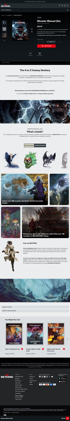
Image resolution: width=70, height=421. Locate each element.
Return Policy (18, 380)
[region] (4, 29)
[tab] (29, 145)
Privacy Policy (7, 412)
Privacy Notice (49, 365)
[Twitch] (47, 376)
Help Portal (17, 383)
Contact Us (31, 376)
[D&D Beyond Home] (5, 5)
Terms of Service (41, 365)
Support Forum (18, 385)
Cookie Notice (18, 399)
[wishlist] (59, 5)
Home (3, 15)
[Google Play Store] (62, 378)
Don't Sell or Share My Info (21, 389)
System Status (18, 387)
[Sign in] (65, 5)
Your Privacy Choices (20, 391)
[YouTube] (52, 376)
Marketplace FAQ (19, 376)
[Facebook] (45, 376)
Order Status (18, 393)
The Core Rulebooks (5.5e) (29, 248)
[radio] (41, 42)
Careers (31, 378)
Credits (31, 384)
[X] (50, 376)
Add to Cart (47, 46)
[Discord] (40, 376)
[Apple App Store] (62, 381)
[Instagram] (42, 376)
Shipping (17, 378)
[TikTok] (54, 376)
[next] (4, 40)
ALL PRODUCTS (9, 15)
